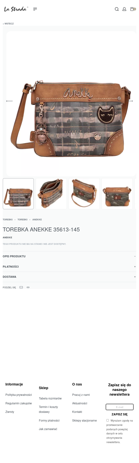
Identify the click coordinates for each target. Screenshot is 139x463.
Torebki (22, 219)
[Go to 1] (18, 193)
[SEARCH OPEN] (117, 9)
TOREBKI (7, 219)
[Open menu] (35, 9)
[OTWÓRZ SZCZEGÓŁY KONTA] (124, 9)
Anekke (37, 219)
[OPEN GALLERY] (71, 103)
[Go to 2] (51, 193)
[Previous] (9, 101)
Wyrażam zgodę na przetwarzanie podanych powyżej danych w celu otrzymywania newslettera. (119, 431)
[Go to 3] (84, 193)
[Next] (129, 101)
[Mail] (21, 287)
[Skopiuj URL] (28, 287)
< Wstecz (8, 23)
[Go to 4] (117, 193)
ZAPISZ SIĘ (120, 414)
